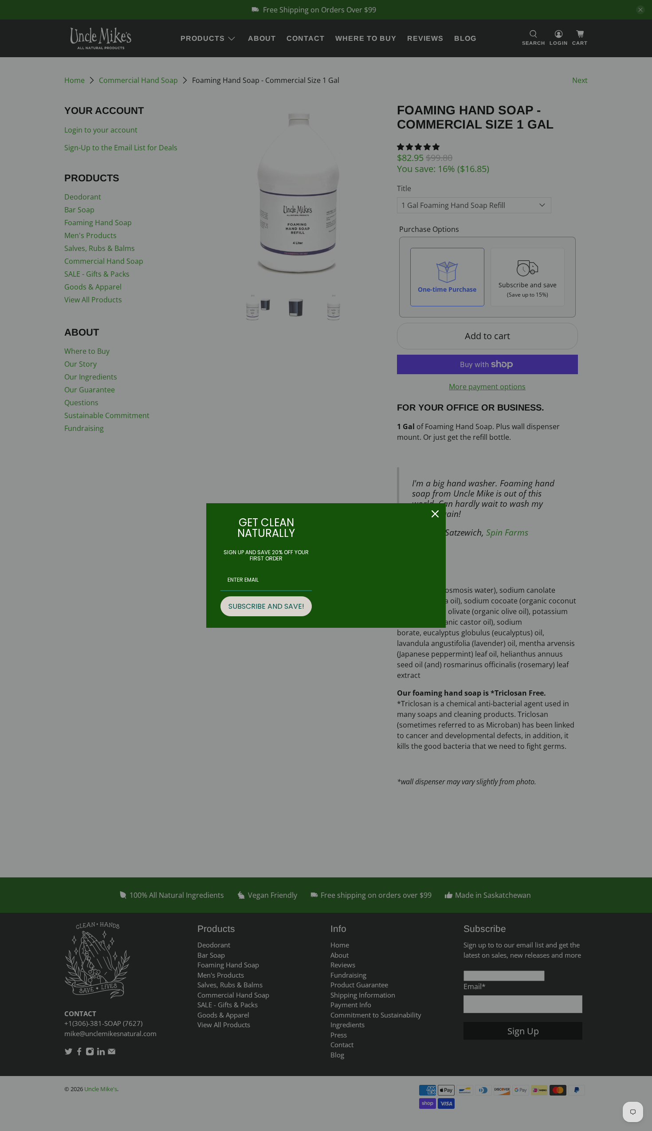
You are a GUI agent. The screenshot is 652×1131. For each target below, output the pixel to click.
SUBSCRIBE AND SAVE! (266, 606)
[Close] (435, 513)
